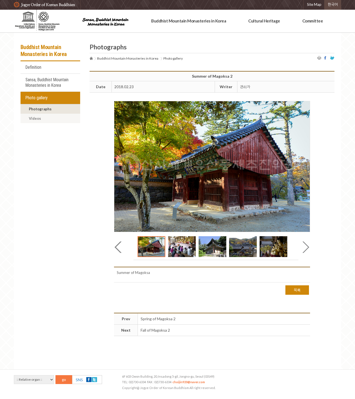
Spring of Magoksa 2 (158, 318)
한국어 (333, 4)
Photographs (40, 109)
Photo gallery (37, 97)
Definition (33, 67)
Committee (312, 20)
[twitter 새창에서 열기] (332, 58)
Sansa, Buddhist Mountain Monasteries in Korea (47, 82)
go (64, 379)
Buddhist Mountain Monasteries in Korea (188, 20)
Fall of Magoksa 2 (155, 330)
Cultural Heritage (264, 20)
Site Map (314, 4)
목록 (297, 290)
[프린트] (319, 58)
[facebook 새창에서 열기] (326, 58)
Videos (35, 118)
